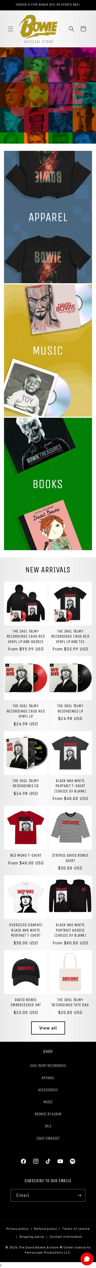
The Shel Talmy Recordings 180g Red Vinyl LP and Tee (70, 636)
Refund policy (45, 1228)
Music (48, 1102)
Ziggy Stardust (48, 1138)
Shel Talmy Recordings (48, 1065)
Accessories (48, 1090)
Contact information (66, 1236)
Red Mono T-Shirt (26, 855)
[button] (11, 29)
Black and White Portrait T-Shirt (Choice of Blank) (70, 786)
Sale (48, 1126)
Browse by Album (48, 1114)
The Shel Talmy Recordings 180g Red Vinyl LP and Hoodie (26, 636)
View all (48, 1028)
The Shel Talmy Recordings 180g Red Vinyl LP (26, 711)
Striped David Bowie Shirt (70, 858)
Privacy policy (17, 1228)
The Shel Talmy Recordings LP (70, 708)
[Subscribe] (79, 1195)
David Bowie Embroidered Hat (26, 1002)
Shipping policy (32, 1236)
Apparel (48, 1078)
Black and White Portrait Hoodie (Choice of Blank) (70, 930)
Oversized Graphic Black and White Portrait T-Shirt (25, 930)
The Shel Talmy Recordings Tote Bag (70, 1002)
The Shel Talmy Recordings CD (26, 783)
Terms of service (76, 1228)
